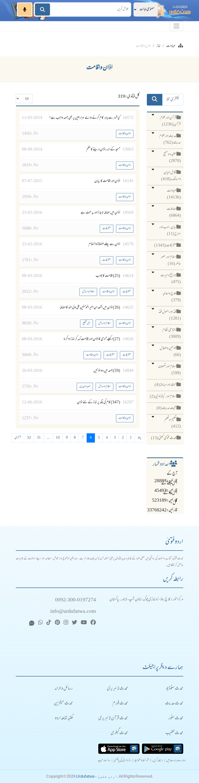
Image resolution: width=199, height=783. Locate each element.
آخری (18, 438)
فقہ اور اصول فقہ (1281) (169, 315)
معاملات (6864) (174, 212)
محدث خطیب (174, 733)
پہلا (139, 438)
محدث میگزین (63, 704)
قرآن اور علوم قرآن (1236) (170, 121)
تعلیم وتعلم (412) (172, 423)
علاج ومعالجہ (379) (172, 297)
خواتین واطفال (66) (170, 352)
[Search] (42, 9)
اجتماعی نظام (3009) (171, 333)
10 (58, 438)
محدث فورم (120, 704)
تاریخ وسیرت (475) (170, 279)
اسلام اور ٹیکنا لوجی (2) (163, 396)
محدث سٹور (175, 718)
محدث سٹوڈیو (174, 689)
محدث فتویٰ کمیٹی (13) (163, 438)
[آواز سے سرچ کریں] (24, 9)
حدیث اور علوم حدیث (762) (170, 139)
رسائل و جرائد (64, 689)
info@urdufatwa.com (73, 612)
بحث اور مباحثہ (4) (165, 385)
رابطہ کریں (157, 761)
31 (39, 438)
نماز (159, 46)
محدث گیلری (119, 733)
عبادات (171, 46)
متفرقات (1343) (165, 245)
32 (29, 438)
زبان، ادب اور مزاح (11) (170, 231)
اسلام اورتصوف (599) (169, 370)
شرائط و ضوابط (141, 761)
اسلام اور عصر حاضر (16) (170, 260)
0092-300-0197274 (75, 600)
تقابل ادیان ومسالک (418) (171, 176)
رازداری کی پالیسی (122, 761)
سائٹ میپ (104, 761)
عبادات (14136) (174, 194)
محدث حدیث (174, 704)
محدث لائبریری (117, 689)
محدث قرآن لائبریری (113, 718)
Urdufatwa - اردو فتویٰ (96, 776)
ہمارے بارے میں (176, 761)
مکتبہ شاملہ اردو (64, 718)
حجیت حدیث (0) (166, 408)
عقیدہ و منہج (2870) (172, 158)
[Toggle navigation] (176, 26)
